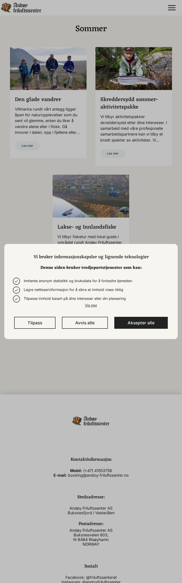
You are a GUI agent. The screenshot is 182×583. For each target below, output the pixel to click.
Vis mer (91, 305)
